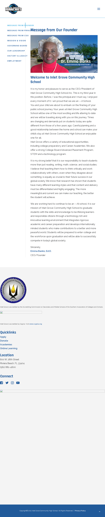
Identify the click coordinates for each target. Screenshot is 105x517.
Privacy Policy (80, 511)
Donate (4, 340)
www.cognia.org (35, 324)
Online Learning (8, 348)
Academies (6, 344)
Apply (3, 337)
